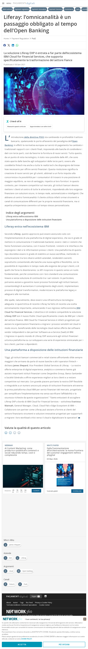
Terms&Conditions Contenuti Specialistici (21, 605)
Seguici (34, 596)
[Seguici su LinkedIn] (45, 596)
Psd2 (34, 38)
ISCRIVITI (36, 491)
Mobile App (81, 9)
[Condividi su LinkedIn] (13, 45)
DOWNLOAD (77, 491)
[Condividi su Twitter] (9, 45)
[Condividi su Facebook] (4, 45)
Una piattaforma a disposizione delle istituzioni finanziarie (34, 219)
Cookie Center (44, 605)
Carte (73, 9)
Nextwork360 (11, 615)
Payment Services (50, 9)
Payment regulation (17, 9)
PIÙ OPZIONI (64, 644)
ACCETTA (22, 644)
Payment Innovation (33, 9)
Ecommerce (63, 9)
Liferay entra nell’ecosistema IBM (22, 216)
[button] (6, 3)
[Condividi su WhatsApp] (17, 45)
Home (6, 38)
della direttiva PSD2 (34, 137)
